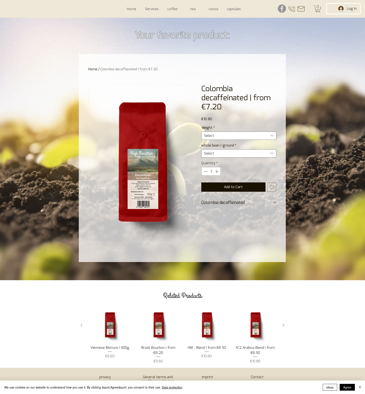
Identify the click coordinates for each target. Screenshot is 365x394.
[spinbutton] (211, 171)
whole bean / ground (218, 145)
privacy (105, 377)
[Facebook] (282, 8)
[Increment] (217, 171)
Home (92, 69)
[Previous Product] (81, 325)
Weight (208, 127)
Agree (347, 387)
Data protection (172, 387)
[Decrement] (205, 171)
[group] (182, 336)
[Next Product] (283, 325)
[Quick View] (110, 325)
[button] (318, 8)
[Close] (359, 387)
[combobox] (238, 136)
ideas (330, 387)
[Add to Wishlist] (271, 187)
